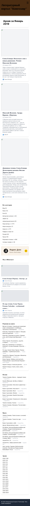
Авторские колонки (8, 216)
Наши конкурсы (7, 226)
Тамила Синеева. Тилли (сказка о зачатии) (14, 415)
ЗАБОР (4, 218)
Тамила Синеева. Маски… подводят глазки (14, 377)
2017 (4, 475)
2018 (4, 473)
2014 (4, 481)
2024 (4, 462)
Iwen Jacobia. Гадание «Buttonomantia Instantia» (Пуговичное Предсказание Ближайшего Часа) (13, 448)
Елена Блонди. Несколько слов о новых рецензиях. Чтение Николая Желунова (14, 61)
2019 (4, 471)
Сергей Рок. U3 (7, 440)
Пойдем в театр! (7, 231)
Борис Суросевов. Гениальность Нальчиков (15, 399)
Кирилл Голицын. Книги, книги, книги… (13, 366)
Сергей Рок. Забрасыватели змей (12, 442)
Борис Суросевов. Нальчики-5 (11, 388)
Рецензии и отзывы (8, 239)
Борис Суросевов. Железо (10, 393)
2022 (4, 466)
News (4, 210)
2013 (4, 483)
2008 (4, 492)
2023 (4, 464)
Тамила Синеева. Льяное (10, 402)
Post (4, 213)
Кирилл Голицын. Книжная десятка (12, 364)
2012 (4, 485)
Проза (4, 237)
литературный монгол (9, 221)
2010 (4, 488)
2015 (4, 479)
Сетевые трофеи (7, 242)
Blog (4, 208)
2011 (4, 487)
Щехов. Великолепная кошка (11, 425)
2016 (4, 477)
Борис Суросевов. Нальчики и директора (14, 384)
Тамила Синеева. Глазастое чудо (12, 419)
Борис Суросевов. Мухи (9, 390)
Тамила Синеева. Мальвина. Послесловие (14, 405)
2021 (4, 468)
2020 (4, 469)
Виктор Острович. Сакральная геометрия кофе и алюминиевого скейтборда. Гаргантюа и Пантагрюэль (14, 328)
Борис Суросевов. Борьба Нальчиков (13, 395)
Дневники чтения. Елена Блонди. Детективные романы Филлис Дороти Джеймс (15, 170)
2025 (4, 460)
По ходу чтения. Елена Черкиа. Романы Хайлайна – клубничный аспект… (13, 306)
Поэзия (4, 234)
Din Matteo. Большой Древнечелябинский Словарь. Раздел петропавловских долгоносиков (14, 429)
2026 (4, 458)
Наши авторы (6, 223)
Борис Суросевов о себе (9, 423)
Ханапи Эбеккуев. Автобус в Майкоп (13, 381)
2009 (4, 490)
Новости (5, 229)
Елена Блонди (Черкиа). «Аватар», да (15, 278)
